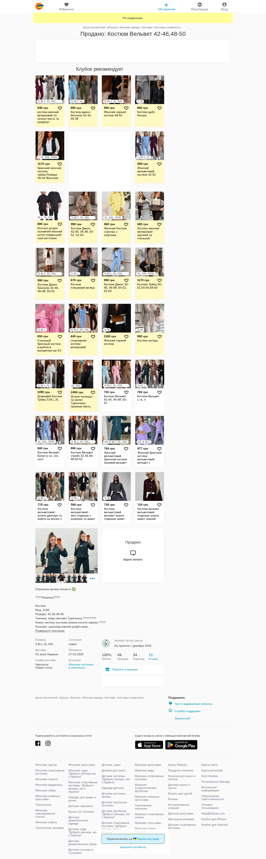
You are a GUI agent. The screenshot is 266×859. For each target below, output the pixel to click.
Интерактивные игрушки (178, 806)
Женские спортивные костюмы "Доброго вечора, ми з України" (82, 787)
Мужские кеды (144, 770)
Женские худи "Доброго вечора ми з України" (82, 773)
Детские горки (111, 764)
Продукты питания (180, 770)
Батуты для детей (180, 793)
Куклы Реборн (177, 764)
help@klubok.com (213, 813)
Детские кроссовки (180, 813)
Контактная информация (210, 789)
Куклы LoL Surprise (81, 811)
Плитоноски (43, 804)
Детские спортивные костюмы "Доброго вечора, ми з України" (115, 827)
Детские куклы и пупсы (179, 786)
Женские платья (46, 779)
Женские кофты (46, 822)
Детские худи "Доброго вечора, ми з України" (82, 832)
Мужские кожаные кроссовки (147, 798)
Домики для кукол (114, 770)
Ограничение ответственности (212, 797)
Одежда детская (113, 787)
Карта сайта (209, 764)
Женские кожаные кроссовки (47, 797)
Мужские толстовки (148, 822)
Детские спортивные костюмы (182, 826)
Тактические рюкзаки (49, 827)
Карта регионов (212, 770)
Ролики (173, 799)
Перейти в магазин (125, 669)
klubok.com (39, 6)
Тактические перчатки (143, 807)
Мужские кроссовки (148, 764)
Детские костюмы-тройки (114, 795)
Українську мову (148, 838)
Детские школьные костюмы (114, 804)
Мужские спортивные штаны (149, 815)
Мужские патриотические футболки (145, 788)
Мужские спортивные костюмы (149, 777)
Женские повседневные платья (45, 813)
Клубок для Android (214, 824)
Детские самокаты (80, 806)
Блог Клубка (209, 776)
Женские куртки (46, 764)
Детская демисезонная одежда (78, 820)
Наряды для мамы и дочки (82, 799)
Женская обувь (45, 790)
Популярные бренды (215, 781)
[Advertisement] (133, 51)
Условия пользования (210, 806)
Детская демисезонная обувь (82, 842)
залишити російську (133, 847)
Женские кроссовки (81, 764)
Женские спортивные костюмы (49, 772)
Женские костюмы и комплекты (81, 666)
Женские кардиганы (49, 784)
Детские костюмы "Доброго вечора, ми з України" (116, 779)
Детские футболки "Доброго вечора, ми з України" (116, 814)
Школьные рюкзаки (181, 819)
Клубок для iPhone (214, 819)
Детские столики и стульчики (80, 851)
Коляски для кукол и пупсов (182, 777)
